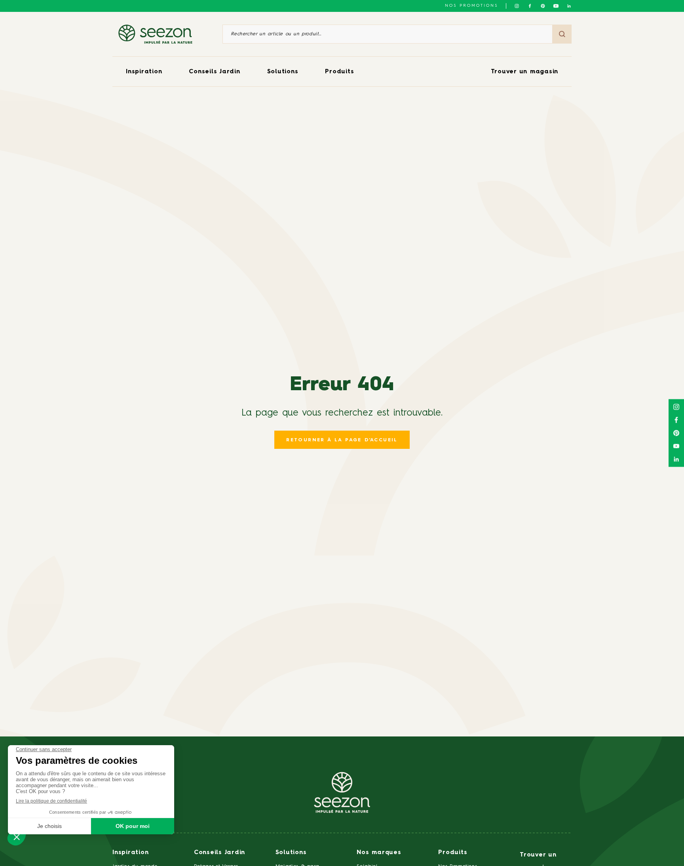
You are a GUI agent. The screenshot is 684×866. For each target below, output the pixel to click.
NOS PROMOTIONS (471, 6)
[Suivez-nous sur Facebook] (529, 6)
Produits (339, 72)
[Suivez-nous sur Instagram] (516, 6)
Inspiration (144, 72)
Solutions (282, 72)
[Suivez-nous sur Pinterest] (542, 6)
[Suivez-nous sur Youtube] (556, 6)
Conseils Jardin (214, 72)
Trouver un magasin (525, 72)
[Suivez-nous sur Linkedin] (569, 6)
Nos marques (379, 853)
